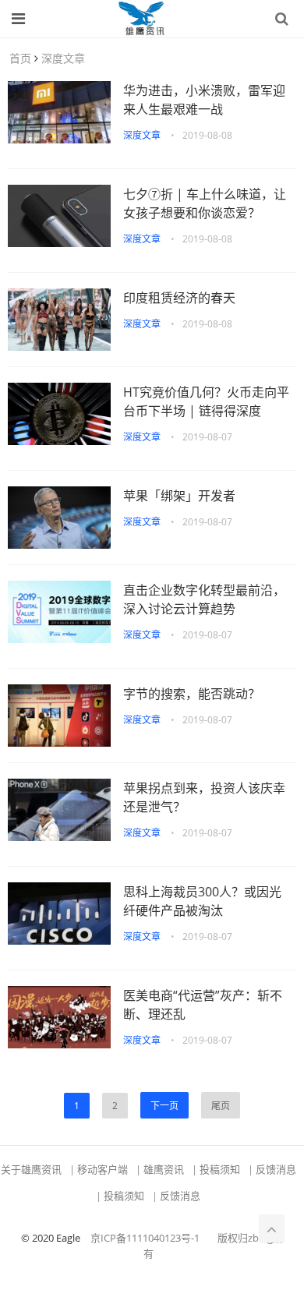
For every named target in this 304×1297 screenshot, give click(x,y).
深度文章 (63, 58)
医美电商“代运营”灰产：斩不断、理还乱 (202, 1005)
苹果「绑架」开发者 (179, 495)
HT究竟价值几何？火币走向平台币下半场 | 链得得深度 (206, 401)
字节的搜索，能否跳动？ (191, 693)
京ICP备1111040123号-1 (145, 1238)
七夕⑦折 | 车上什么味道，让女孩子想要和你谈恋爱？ (204, 203)
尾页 (220, 1105)
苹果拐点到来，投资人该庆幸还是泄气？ (204, 797)
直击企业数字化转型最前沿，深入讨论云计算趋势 (204, 599)
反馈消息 (276, 1169)
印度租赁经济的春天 (179, 297)
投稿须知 (220, 1169)
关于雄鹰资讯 (31, 1169)
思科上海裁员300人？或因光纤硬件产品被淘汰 (202, 901)
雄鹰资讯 (163, 1169)
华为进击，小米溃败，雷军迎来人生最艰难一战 (204, 100)
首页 (20, 58)
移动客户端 (102, 1169)
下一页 (164, 1105)
